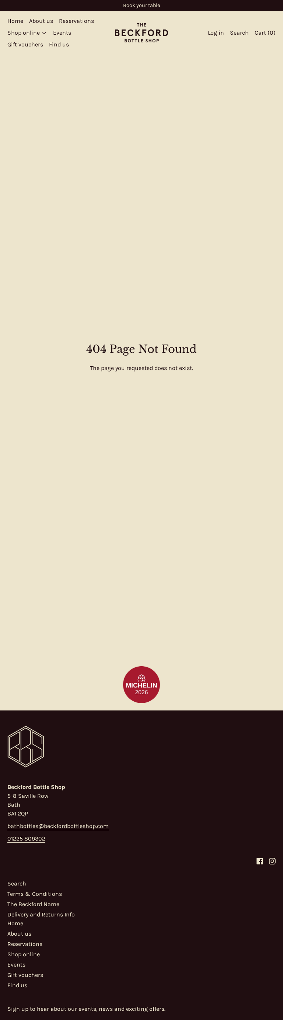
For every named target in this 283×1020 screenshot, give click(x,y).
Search (16, 883)
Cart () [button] (265, 32)
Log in (216, 32)
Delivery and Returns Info (41, 914)
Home (15, 20)
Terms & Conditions (34, 893)
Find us (59, 44)
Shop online (23, 954)
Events (62, 32)
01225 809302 (26, 838)
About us (41, 20)
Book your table (141, 5)
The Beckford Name (33, 904)
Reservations (76, 20)
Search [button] (239, 32)
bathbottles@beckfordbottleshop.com (58, 825)
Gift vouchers (25, 44)
